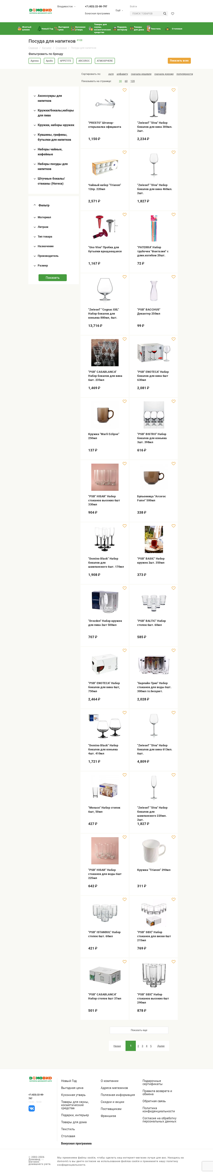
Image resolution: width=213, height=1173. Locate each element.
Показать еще (139, 1030)
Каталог (47, 47)
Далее (161, 1046)
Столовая (61, 47)
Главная (33, 47)
